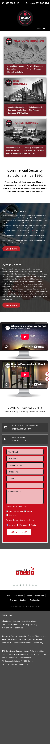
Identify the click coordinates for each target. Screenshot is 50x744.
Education (17, 624)
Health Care (18, 628)
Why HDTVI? (7, 642)
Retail (4, 639)
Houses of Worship (9, 636)
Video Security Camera (22, 642)
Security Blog (38, 642)
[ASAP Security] (25, 18)
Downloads (18, 596)
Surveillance (37, 639)
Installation (12, 639)
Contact (23, 600)
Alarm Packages (25, 639)
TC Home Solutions (9, 664)
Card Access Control (38, 654)
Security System (8, 654)
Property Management (37, 636)
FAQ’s (8, 596)
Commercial (7, 624)
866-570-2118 (12, 3)
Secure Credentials (9, 657)
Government (7, 628)
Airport (34, 621)
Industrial (22, 636)
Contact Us (23, 664)
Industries (26, 621)
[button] (39, 28)
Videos (29, 596)
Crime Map (39, 596)
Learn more (11, 249)
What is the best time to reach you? (20, 520)
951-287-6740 (42, 3)
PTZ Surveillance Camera (12, 651)
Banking (26, 624)
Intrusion (16, 621)
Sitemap (13, 600)
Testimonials (35, 600)
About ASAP (7, 621)
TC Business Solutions (11, 661)
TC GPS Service (27, 661)
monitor (32, 230)
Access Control (22, 654)
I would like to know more (16, 506)
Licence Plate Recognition (34, 651)
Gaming (34, 624)
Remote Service (24, 657)
